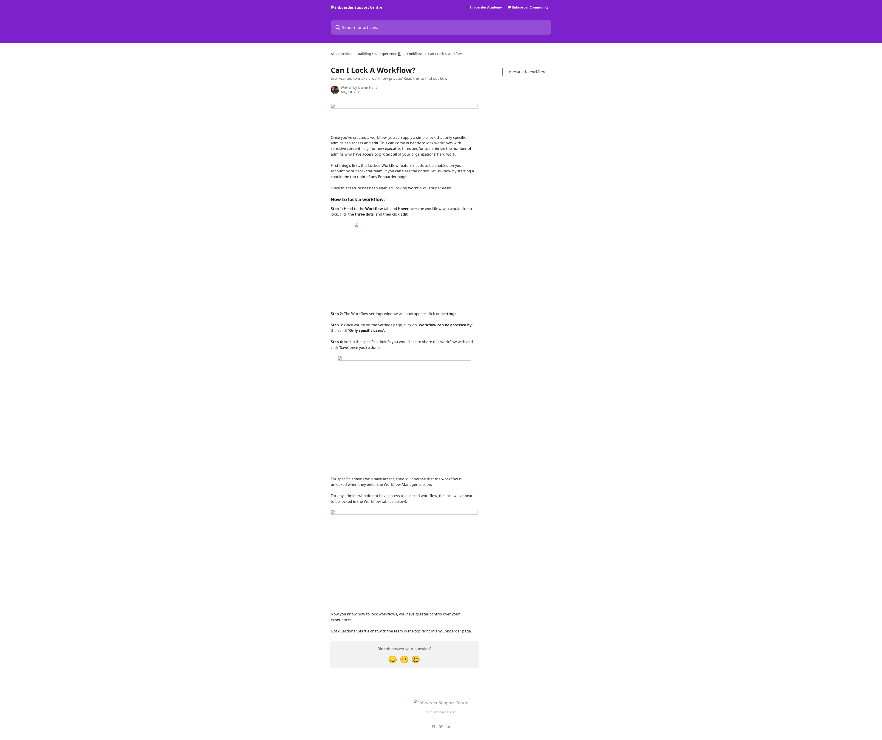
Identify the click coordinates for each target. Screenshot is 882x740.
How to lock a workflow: (527, 71)
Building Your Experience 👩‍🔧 (379, 53)
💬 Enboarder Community (527, 7)
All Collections (341, 53)
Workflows (415, 53)
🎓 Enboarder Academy (483, 7)
